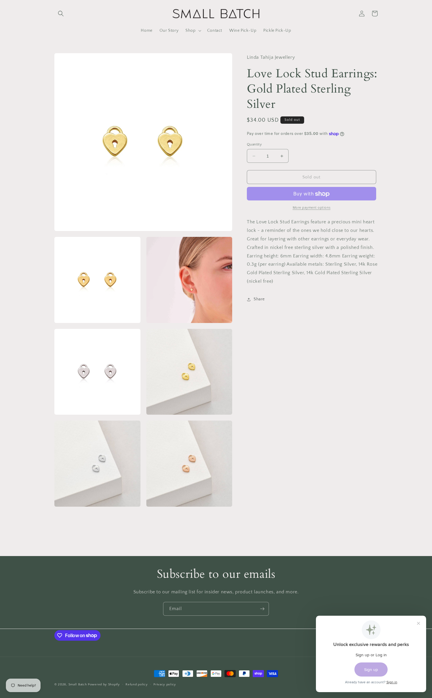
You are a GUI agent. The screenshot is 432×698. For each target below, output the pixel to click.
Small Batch (77, 684)
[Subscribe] (262, 609)
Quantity (254, 144)
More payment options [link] (312, 208)
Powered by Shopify (104, 684)
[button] (60, 13)
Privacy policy (164, 684)
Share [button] (259, 299)
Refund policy (136, 684)
